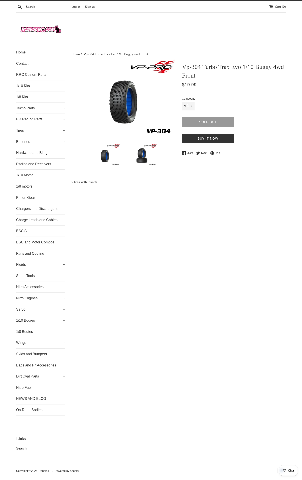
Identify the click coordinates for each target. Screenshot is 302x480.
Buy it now (208, 138)
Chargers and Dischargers (36, 209)
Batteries (40, 142)
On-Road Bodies (40, 410)
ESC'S (21, 231)
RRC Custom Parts (31, 74)
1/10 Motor (24, 175)
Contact (22, 63)
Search (21, 448)
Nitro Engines (40, 298)
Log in (75, 6)
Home (21, 52)
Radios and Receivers (33, 164)
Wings (40, 343)
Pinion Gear (25, 197)
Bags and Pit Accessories (36, 365)
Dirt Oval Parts (40, 376)
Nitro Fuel (24, 387)
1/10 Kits (40, 86)
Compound (188, 98)
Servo (40, 309)
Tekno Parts (40, 108)
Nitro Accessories (30, 287)
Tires (40, 130)
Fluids (40, 264)
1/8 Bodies (24, 332)
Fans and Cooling (30, 253)
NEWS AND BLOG (31, 398)
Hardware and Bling (40, 153)
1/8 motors (24, 186)
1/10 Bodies (40, 320)
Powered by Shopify (67, 470)
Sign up (90, 6)
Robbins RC (46, 470)
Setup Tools (25, 276)
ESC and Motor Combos (35, 242)
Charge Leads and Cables (36, 220)
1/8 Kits (40, 97)
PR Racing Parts (40, 119)
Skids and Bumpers (31, 354)
